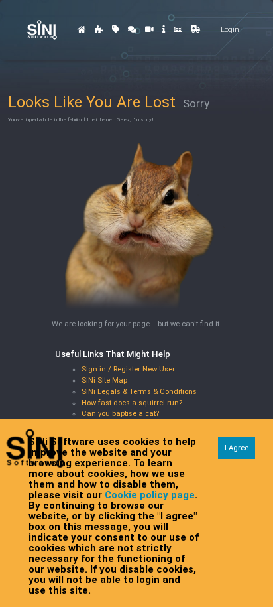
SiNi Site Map (104, 380)
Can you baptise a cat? (120, 413)
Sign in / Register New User (128, 369)
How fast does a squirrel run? (132, 403)
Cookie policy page (150, 495)
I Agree (236, 448)
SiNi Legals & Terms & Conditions (139, 391)
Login (230, 29)
